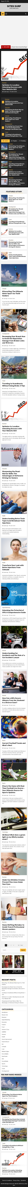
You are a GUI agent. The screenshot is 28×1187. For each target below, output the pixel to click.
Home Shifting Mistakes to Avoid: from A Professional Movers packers (13, 927)
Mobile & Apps (5, 1051)
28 (18, 945)
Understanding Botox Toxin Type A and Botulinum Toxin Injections (17, 256)
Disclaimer (23, 1180)
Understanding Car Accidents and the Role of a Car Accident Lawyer (13, 655)
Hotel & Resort (5, 1041)
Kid (2, 1044)
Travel (6, 124)
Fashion (4, 1024)
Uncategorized (8, 115)
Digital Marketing (6, 607)
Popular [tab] (15, 141)
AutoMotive (5, 1012)
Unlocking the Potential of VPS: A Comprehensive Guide (14, 611)
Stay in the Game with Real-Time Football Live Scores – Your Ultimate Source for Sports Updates (13, 789)
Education (7, 99)
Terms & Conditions (7, 1180)
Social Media (5, 1061)
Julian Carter (14, 93)
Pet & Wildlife (5, 1054)
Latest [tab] (6, 141)
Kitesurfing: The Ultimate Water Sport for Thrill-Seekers (13, 111)
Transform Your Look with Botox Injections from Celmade (13, 567)
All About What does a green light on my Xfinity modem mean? (13, 837)
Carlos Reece (13, 842)
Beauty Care (5, 1015)
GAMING (4, 1032)
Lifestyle (7, 107)
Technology (5, 832)
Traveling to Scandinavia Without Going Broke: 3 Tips (13, 126)
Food (3, 1027)
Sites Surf (14, 6)
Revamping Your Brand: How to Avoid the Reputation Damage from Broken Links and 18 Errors (13, 120)
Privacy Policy (16, 1180)
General (4, 650)
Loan (3, 1049)
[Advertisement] (14, 30)
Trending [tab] (23, 141)
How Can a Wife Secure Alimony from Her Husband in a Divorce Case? (13, 700)
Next (22, 945)
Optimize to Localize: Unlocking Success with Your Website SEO (14, 136)
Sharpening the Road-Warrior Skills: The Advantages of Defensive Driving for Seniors (14, 104)
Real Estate (4, 1056)
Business (7, 132)
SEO (3, 1059)
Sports (3, 740)
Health (10, 252)
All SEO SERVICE (19, 1183)
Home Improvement (7, 1039)
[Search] (26, 13)
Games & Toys (5, 1029)
